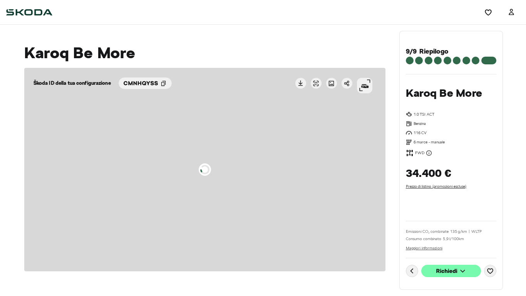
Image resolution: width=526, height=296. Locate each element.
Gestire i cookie (266, 207)
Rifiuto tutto (232, 184)
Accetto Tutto (292, 184)
